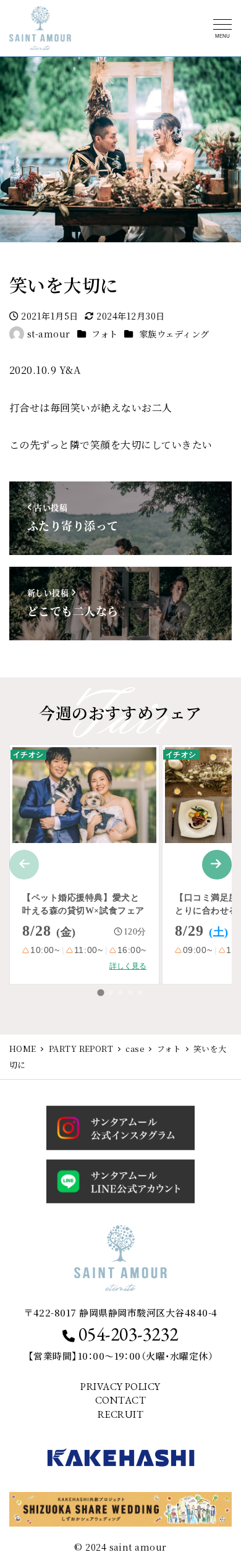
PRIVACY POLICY (120, 1386)
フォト (104, 334)
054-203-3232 (128, 1334)
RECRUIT (120, 1414)
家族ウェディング (174, 334)
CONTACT (120, 1400)
